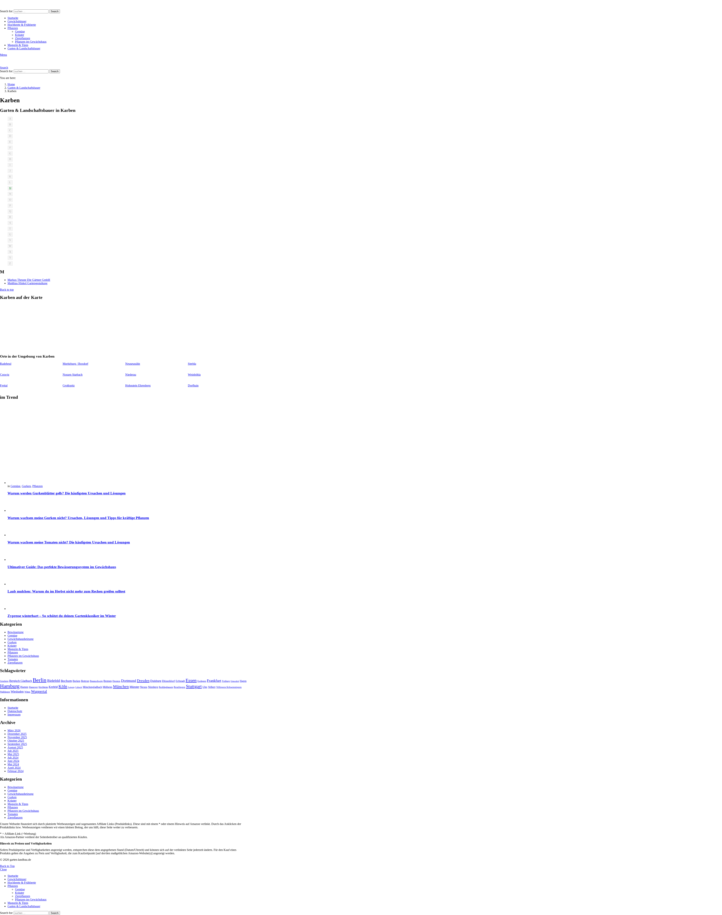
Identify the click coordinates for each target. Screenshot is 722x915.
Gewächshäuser (17, 21)
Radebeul (5, 363)
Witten (27, 692)
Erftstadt (180, 681)
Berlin (39, 680)
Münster (134, 687)
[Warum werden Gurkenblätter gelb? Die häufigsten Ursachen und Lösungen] (127, 444)
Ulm (204, 687)
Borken (76, 680)
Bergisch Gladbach (20, 681)
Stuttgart (194, 686)
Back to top (7, 289)
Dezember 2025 (17, 733)
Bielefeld (53, 681)
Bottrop (85, 680)
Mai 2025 (13, 754)
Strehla (192, 363)
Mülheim (107, 687)
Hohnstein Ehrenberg (138, 385)
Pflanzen (13, 28)
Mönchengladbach (92, 687)
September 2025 (17, 744)
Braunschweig (96, 681)
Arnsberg (4, 681)
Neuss (143, 686)
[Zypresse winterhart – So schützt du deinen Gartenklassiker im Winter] (127, 603)
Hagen (243, 681)
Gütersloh (235, 681)
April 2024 (14, 767)
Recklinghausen (166, 687)
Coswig (4, 374)
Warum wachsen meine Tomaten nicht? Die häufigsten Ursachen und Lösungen (69, 542)
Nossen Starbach (73, 374)
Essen (191, 680)
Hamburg (10, 686)
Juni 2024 (13, 761)
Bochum (66, 681)
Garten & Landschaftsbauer (24, 48)
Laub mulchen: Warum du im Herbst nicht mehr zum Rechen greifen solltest (66, 591)
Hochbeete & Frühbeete (22, 24)
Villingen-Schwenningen (229, 687)
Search (54, 11)
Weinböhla (194, 374)
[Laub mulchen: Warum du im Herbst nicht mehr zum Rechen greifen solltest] (127, 579)
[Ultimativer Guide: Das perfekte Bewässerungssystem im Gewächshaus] (127, 554)
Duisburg (155, 680)
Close (3, 869)
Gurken (26, 486)
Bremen (107, 681)
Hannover (33, 687)
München (121, 686)
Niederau (130, 374)
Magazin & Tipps (18, 45)
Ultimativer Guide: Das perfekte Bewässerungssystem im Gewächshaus (62, 567)
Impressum (14, 714)
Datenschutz (15, 711)
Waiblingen (5, 692)
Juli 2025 (13, 750)
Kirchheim (43, 687)
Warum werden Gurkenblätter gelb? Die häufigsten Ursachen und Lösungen (67, 493)
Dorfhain (193, 385)
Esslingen (201, 681)
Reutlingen (179, 687)
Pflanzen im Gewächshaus (30, 41)
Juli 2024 (13, 757)
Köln (62, 686)
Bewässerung (16, 632)
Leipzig (71, 687)
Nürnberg (153, 686)
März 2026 (14, 730)
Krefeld (53, 686)
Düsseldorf (168, 680)
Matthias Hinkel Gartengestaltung (27, 283)
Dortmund (128, 681)
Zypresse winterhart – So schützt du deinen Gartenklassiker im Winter (62, 616)
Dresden (143, 680)
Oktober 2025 (16, 740)
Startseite (13, 18)
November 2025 (17, 737)
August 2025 (15, 747)
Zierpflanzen (22, 38)
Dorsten (116, 681)
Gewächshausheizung (20, 639)
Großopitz (69, 385)
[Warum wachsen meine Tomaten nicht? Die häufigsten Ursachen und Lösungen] (127, 530)
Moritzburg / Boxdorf (75, 363)
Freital (4, 385)
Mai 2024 (13, 764)
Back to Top (7, 866)
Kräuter (19, 34)
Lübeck (78, 687)
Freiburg (226, 681)
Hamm (24, 686)
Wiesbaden (17, 691)
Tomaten (13, 659)
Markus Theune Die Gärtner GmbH (29, 279)
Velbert (211, 687)
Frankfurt (214, 680)
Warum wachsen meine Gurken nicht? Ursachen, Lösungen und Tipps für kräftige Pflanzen (78, 518)
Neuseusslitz (132, 363)
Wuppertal (39, 691)
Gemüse (20, 31)
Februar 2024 (16, 771)
